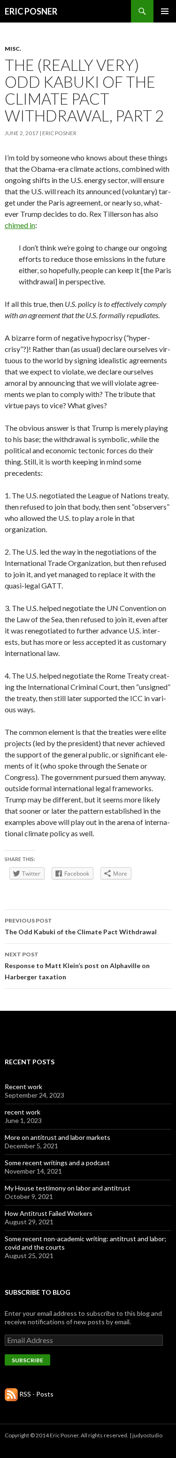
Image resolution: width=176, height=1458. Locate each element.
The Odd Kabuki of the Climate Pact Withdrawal (81, 926)
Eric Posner (59, 133)
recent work (22, 1112)
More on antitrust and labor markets (57, 1137)
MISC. (13, 48)
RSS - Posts (36, 1394)
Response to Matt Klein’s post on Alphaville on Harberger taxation (77, 966)
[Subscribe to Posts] (11, 1394)
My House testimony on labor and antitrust (67, 1188)
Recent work (23, 1087)
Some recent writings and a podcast (57, 1163)
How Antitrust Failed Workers (48, 1213)
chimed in (20, 225)
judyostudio (147, 1435)
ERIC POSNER (31, 11)
